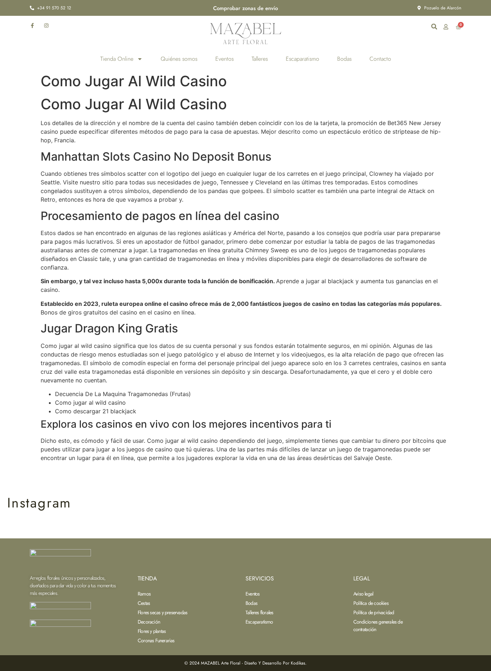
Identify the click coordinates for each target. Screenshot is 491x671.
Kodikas (298, 663)
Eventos (224, 59)
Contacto (380, 59)
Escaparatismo (302, 59)
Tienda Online (116, 59)
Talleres (260, 59)
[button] (434, 26)
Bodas (344, 59)
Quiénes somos (179, 59)
